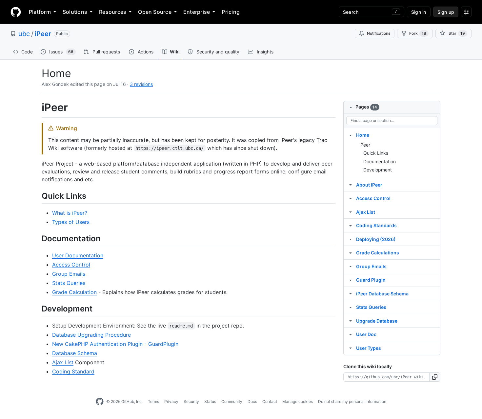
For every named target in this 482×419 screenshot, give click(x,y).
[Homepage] (15, 12)
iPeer (43, 34)
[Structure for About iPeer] (350, 184)
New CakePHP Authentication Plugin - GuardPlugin (115, 344)
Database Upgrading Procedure (91, 334)
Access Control (71, 264)
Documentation (379, 161)
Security (191, 401)
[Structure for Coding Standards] (350, 225)
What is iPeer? (69, 213)
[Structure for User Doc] (350, 334)
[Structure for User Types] (350, 348)
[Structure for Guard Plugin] (350, 279)
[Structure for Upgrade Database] (350, 320)
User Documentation (77, 255)
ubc (24, 34)
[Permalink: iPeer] (37, 107)
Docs (252, 401)
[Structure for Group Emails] (350, 266)
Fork (417, 33)
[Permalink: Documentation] (37, 238)
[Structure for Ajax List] (350, 212)
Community (231, 401)
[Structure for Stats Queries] (350, 307)
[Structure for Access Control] (350, 198)
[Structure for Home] (350, 135)
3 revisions (141, 84)
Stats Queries (68, 283)
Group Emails (68, 273)
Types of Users (71, 222)
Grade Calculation (74, 292)
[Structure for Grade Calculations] (350, 252)
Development (377, 169)
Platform (40, 12)
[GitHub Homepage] (100, 401)
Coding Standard (73, 371)
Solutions (75, 12)
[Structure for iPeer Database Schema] (350, 293)
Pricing (231, 12)
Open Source (154, 12)
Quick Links (375, 153)
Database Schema (74, 353)
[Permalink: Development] (37, 308)
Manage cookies (297, 401)
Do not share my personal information (352, 401)
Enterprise (196, 12)
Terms (153, 401)
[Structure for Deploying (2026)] (350, 239)
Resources (112, 12)
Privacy (171, 401)
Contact (269, 401)
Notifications (378, 33)
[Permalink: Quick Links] (37, 195)
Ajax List (62, 362)
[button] (435, 377)
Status (210, 401)
